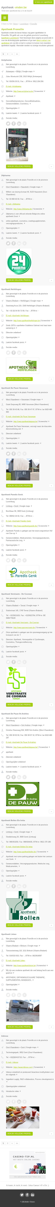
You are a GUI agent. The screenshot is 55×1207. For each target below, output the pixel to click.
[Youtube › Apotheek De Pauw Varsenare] (24, 454)
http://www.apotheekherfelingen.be (26, 321)
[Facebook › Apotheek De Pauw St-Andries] (13, 777)
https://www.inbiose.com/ (23, 1067)
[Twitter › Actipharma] (8, 123)
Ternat (22, 605)
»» (17, 54)
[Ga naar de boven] (51, 166)
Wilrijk (18, 71)
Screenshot (39, 91)
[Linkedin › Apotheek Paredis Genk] (19, 560)
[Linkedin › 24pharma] (19, 243)
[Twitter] (22, 1195)
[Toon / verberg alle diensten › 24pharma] (30, 222)
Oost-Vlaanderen (12, 187)
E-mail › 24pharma (13, 204)
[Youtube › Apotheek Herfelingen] (24, 353)
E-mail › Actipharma (13, 86)
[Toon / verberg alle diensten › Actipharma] (30, 102)
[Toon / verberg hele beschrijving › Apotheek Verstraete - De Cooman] (30, 633)
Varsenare (25, 400)
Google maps (28, 71)
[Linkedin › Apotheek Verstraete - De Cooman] (19, 662)
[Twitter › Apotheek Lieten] (8, 995)
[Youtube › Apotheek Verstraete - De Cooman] (24, 662)
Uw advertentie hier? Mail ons (27, 1177)
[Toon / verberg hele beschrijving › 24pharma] (30, 215)
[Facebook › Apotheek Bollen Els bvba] (13, 886)
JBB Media (25, 1201)
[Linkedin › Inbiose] (19, 1102)
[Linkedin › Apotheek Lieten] (19, 995)
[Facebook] (27, 1195)
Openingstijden (13, 108)
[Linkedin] (32, 1195)
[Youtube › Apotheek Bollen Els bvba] (24, 886)
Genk (16, 506)
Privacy (32, 1201)
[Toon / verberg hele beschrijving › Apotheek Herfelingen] (30, 326)
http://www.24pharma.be (22, 209)
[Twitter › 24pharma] (8, 243)
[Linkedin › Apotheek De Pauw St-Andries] (19, 777)
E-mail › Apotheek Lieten (15, 961)
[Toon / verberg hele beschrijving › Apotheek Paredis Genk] (30, 532)
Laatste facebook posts (31, 113)
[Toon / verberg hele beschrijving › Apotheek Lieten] (30, 971)
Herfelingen (24, 301)
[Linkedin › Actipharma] (19, 123)
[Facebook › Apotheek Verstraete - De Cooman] (13, 662)
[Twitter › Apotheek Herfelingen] (8, 353)
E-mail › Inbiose (12, 1062)
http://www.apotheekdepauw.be (25, 421)
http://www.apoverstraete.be (24, 628)
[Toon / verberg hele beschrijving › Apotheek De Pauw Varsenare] (30, 427)
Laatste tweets (13, 113)
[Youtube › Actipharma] (24, 123)
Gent (23, 1047)
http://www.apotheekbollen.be (24, 852)
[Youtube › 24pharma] (24, 243)
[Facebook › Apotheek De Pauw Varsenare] (13, 454)
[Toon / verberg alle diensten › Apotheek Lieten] (30, 978)
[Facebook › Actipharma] (13, 123)
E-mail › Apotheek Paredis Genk (18, 521)
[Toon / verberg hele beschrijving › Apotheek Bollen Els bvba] (30, 857)
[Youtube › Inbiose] (24, 1102)
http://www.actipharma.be (23, 91)
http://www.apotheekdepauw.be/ (25, 747)
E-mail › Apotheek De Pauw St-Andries (21, 742)
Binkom (23, 946)
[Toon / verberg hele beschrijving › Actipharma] (30, 96)
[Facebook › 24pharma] (13, 243)
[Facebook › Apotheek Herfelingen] (13, 353)
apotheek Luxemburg (10, 38)
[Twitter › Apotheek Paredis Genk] (8, 560)
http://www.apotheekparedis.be (25, 526)
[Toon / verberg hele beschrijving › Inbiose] (30, 1073)
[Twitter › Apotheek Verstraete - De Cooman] (8, 662)
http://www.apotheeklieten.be (24, 966)
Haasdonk (25, 187)
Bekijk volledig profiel (19, 166)
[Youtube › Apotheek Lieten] (24, 995)
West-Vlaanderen (12, 400)
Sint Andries (26, 725)
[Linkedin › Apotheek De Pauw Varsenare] (19, 454)
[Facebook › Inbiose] (13, 1102)
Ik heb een (43, 2)
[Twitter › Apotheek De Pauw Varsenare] (8, 454)
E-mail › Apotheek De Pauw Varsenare (21, 417)
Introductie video (13, 1091)
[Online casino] (27, 1152)
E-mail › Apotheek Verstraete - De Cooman (22, 623)
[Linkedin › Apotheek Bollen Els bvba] (19, 886)
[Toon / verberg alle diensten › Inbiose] (30, 1080)
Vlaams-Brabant (12, 301)
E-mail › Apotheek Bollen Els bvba (19, 847)
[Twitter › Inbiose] (8, 1102)
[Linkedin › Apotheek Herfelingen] (19, 353)
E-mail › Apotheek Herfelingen (17, 316)
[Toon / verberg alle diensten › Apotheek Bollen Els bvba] (30, 865)
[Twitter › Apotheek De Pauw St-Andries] (8, 777)
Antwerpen (10, 71)
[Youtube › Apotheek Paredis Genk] (24, 560)
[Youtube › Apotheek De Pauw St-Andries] (24, 777)
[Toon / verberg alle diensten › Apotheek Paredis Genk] (30, 539)
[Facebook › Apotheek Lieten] (13, 995)
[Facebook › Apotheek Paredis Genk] (13, 560)
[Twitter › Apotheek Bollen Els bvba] (8, 886)
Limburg (9, 506)
